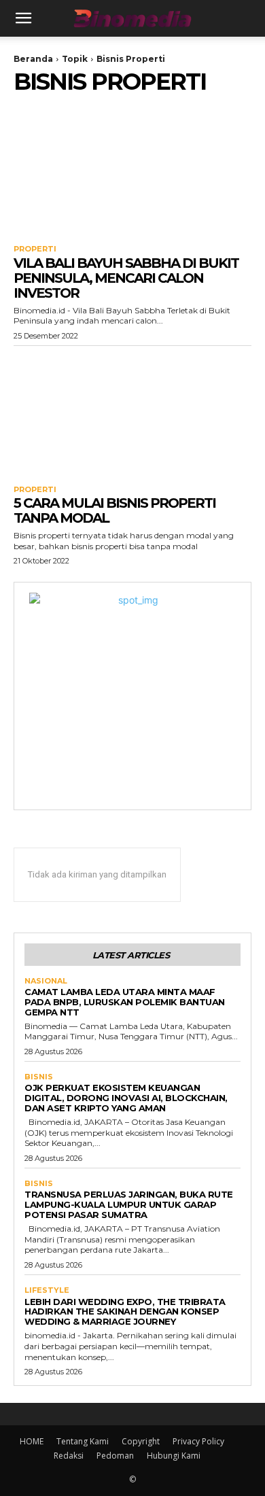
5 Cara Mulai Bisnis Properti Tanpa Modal (114, 510)
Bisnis (38, 1077)
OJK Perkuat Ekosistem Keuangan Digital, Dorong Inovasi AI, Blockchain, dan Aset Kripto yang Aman (126, 1097)
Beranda (33, 59)
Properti (35, 249)
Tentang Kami (82, 1441)
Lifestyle (46, 1290)
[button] (23, 18)
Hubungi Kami (173, 1455)
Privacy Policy (198, 1441)
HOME (31, 1441)
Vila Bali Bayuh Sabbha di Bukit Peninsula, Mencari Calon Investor (126, 278)
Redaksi (69, 1455)
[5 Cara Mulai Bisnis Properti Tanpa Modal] (132, 412)
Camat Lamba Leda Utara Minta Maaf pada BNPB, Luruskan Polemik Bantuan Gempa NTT (124, 1001)
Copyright (141, 1441)
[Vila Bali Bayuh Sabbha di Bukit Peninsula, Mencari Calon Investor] (132, 171)
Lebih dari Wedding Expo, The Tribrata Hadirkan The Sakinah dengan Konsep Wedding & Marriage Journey (125, 1311)
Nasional (45, 981)
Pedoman (115, 1455)
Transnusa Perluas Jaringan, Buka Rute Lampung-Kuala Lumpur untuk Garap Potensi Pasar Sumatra (128, 1204)
